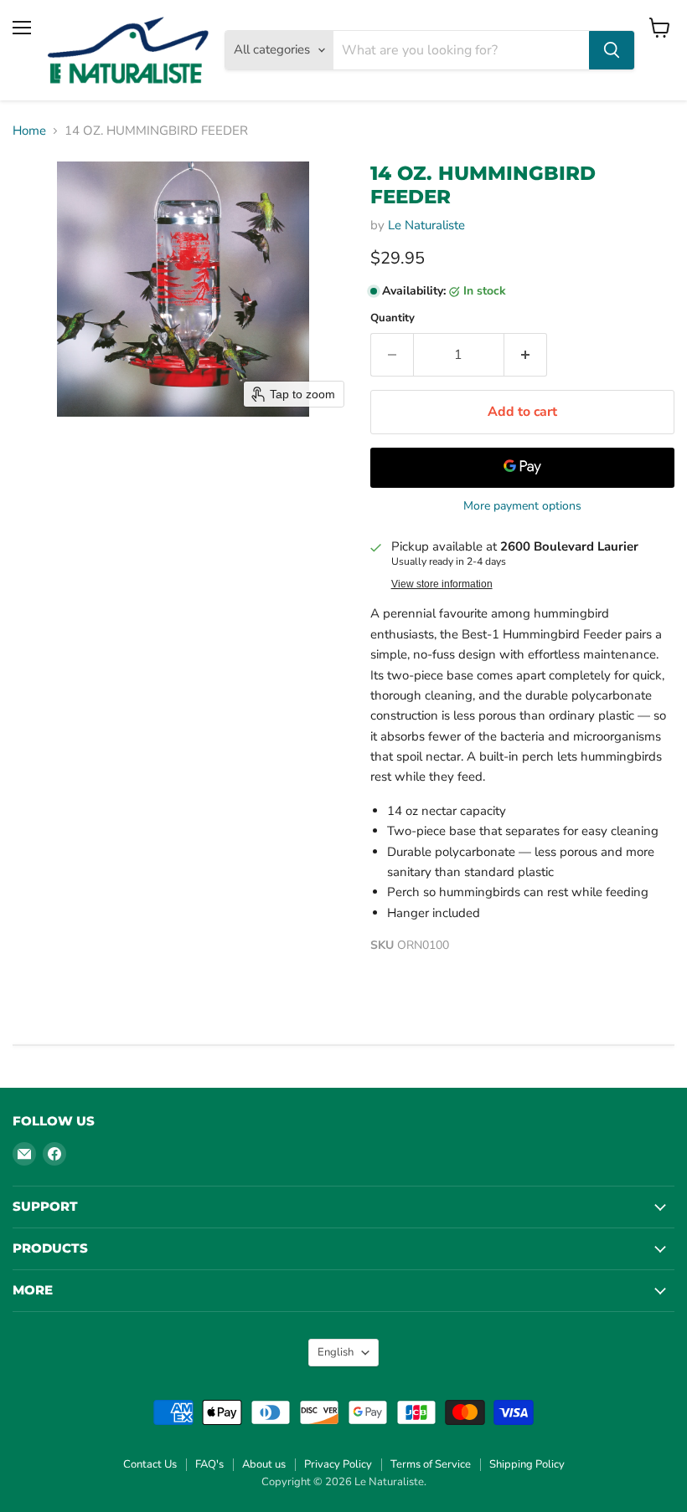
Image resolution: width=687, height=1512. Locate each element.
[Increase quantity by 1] (525, 355)
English (336, 1352)
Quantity (392, 318)
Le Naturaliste (426, 225)
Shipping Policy (527, 1464)
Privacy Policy (338, 1464)
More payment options (522, 506)
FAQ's (209, 1464)
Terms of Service (430, 1464)
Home (29, 131)
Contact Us (150, 1464)
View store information (442, 584)
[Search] (611, 50)
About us (264, 1464)
